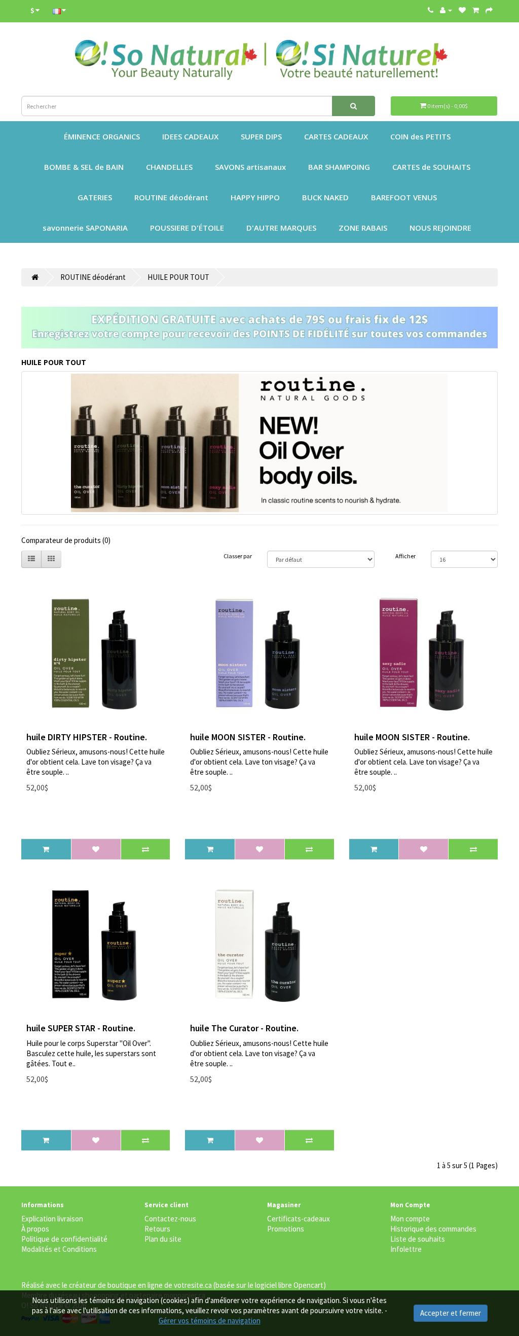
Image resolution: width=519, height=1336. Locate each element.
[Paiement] (489, 10)
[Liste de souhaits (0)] (462, 10)
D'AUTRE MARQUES (281, 228)
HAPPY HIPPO (255, 197)
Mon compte (410, 1218)
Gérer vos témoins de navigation (210, 1320)
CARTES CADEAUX (336, 136)
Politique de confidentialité (64, 1239)
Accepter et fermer (450, 1313)
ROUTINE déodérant (171, 197)
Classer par (238, 556)
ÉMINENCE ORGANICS (102, 136)
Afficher (405, 556)
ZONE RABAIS (363, 228)
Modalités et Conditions (59, 1249)
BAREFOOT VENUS (404, 197)
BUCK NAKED (325, 197)
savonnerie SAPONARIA (85, 228)
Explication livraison (52, 1218)
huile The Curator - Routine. (244, 1028)
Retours (157, 1229)
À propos (35, 1229)
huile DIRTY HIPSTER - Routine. (86, 737)
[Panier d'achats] (475, 10)
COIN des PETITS (420, 136)
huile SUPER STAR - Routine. (80, 1028)
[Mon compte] (446, 10)
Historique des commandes (433, 1229)
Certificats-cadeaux (298, 1218)
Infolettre (406, 1249)
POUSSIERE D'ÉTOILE (187, 228)
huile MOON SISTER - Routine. (248, 737)
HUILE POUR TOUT (178, 277)
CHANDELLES (169, 167)
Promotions (285, 1229)
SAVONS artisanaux (250, 167)
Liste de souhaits (417, 1239)
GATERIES (95, 197)
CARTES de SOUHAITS (431, 167)
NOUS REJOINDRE (440, 228)
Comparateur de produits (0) (65, 540)
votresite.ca (193, 1285)
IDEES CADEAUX (190, 136)
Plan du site (162, 1239)
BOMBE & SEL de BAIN (84, 167)
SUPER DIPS (261, 136)
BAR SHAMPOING (339, 167)
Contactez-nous (170, 1218)
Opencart (308, 1285)
